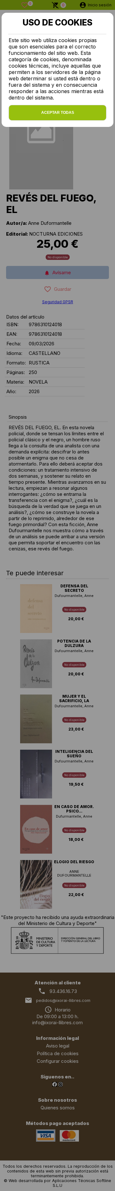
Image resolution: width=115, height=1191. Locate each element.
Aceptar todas (57, 112)
